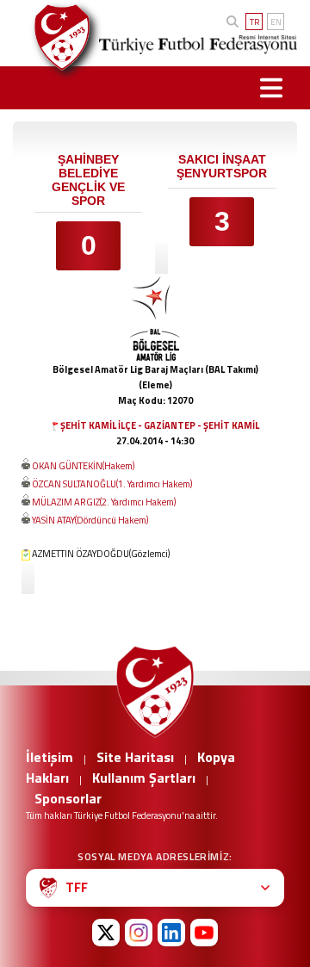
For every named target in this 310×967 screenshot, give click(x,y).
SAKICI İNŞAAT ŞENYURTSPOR (222, 166)
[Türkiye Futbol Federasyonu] (55, 37)
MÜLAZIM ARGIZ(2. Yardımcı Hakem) (104, 502)
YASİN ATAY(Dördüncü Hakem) (90, 520)
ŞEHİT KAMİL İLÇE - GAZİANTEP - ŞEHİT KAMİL (159, 425)
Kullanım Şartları (143, 777)
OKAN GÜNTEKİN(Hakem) (83, 466)
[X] (106, 932)
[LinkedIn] (171, 932)
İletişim (49, 757)
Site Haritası (135, 757)
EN (276, 21)
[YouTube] (204, 932)
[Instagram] (138, 932)
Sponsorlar (68, 798)
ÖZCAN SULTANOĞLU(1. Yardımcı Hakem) (112, 484)
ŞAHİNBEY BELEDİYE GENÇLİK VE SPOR (88, 180)
